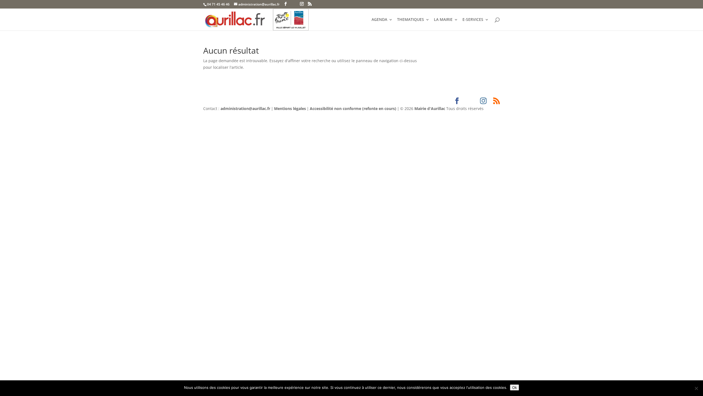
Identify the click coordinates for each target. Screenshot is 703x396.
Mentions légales (290, 108)
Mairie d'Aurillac (429, 108)
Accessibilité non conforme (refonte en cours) (353, 108)
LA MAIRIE (443, 20)
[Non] (696, 388)
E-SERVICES (472, 20)
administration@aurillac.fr (245, 108)
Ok (514, 387)
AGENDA (379, 20)
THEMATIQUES (410, 20)
